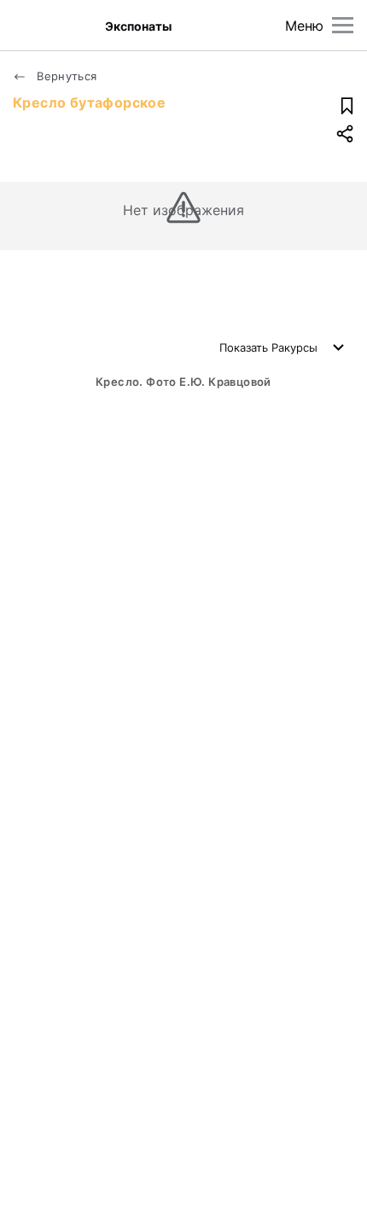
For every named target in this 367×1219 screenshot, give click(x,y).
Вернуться (65, 76)
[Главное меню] (342, 25)
